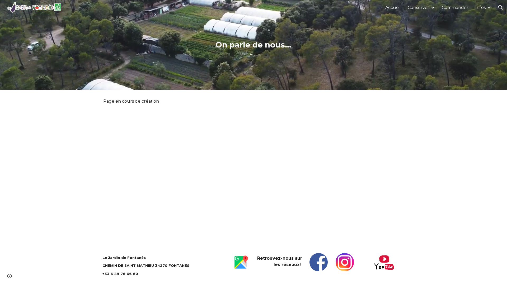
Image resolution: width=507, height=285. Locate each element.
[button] (500, 7)
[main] (253, 44)
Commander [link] (455, 7)
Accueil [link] (393, 7)
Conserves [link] (418, 7)
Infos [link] (480, 7)
